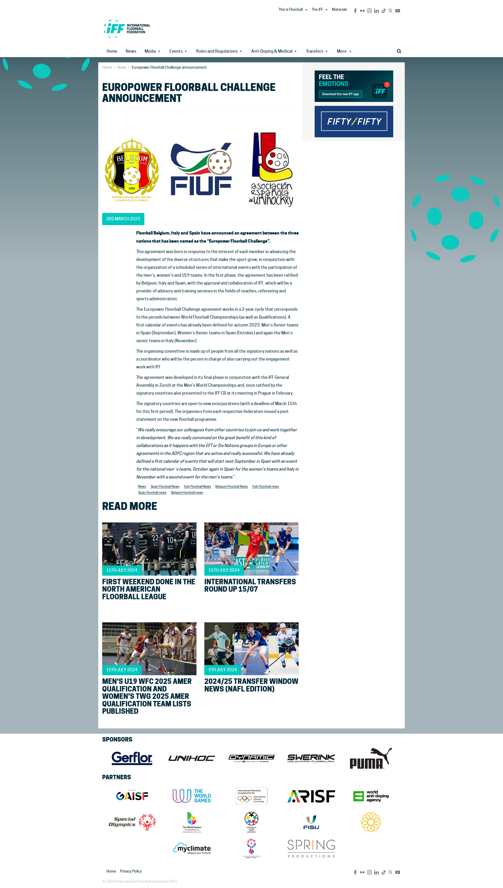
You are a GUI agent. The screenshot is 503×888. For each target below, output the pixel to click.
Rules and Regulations (217, 51)
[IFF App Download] (354, 85)
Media (150, 51)
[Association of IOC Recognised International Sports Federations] (311, 796)
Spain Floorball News (165, 487)
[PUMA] (371, 758)
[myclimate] (192, 848)
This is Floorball (290, 9)
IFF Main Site (127, 28)
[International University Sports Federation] (311, 822)
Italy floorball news (266, 487)
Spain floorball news (152, 493)
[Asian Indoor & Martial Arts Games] (251, 848)
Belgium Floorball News (231, 487)
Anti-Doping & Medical (271, 51)
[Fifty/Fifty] (354, 120)
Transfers (314, 51)
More (342, 51)
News (131, 51)
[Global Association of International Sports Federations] (132, 796)
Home (112, 51)
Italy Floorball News (197, 487)
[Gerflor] (132, 758)
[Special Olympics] (132, 822)
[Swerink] (311, 758)
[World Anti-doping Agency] (371, 796)
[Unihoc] (192, 758)
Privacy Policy (131, 871)
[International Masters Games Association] (251, 822)
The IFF (317, 9)
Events (176, 51)
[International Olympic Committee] (251, 796)
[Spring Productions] (311, 848)
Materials (339, 9)
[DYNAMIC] (251, 758)
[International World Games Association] (192, 796)
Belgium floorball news (187, 493)
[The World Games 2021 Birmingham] (192, 822)
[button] (306, 10)
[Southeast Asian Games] (371, 822)
